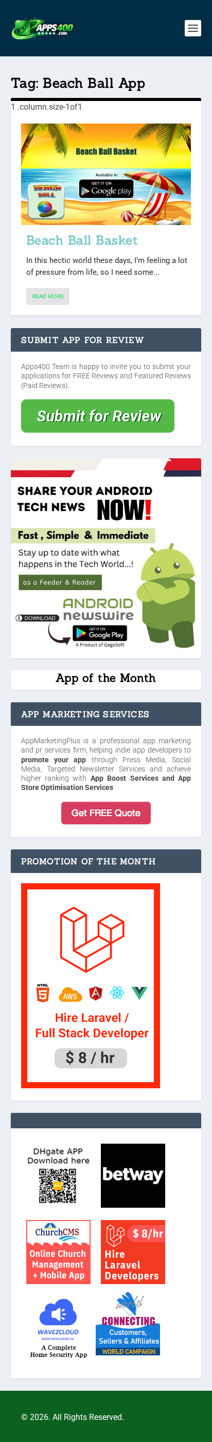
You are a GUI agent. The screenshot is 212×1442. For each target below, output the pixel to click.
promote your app (53, 760)
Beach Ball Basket (82, 240)
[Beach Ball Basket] (106, 174)
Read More (48, 296)
